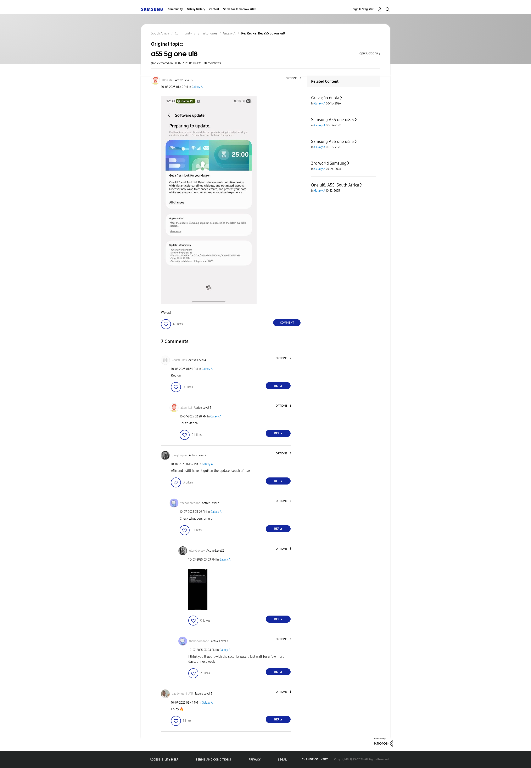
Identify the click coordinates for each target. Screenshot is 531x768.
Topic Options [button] (368, 53)
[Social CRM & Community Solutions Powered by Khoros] (383, 742)
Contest (214, 9)
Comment (287, 322)
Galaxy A (197, 87)
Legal (282, 759)
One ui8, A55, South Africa (335, 185)
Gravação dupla (325, 97)
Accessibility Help (164, 759)
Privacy (254, 759)
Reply (278, 386)
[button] (293, 78)
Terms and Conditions (213, 759)
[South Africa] (152, 9)
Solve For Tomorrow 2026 (239, 9)
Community (175, 9)
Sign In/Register (363, 9)
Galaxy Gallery (196, 9)
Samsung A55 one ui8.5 (332, 119)
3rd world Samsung (328, 163)
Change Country (315, 759)
